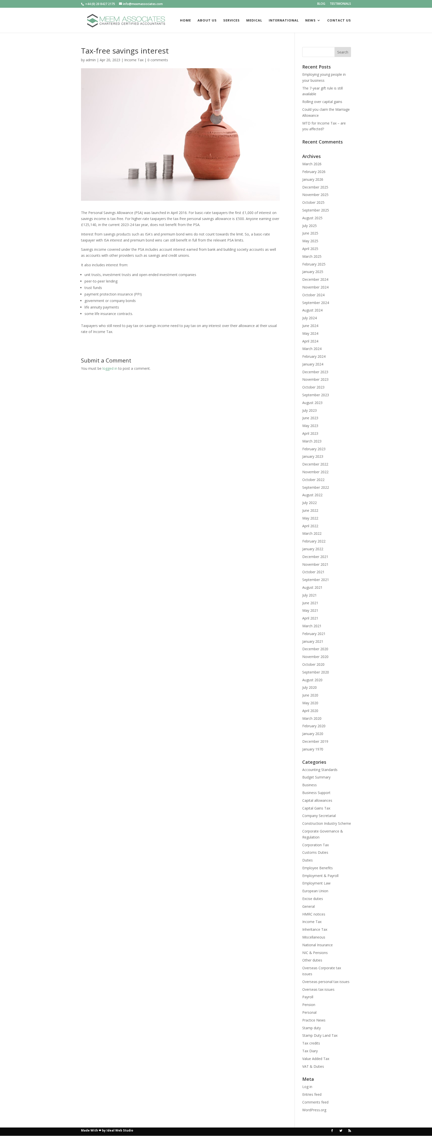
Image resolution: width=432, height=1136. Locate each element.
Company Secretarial (319, 815)
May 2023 (310, 425)
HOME (185, 20)
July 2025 (309, 225)
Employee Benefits (317, 868)
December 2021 (315, 556)
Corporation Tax (315, 844)
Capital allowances (317, 800)
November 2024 (315, 287)
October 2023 (313, 387)
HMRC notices (313, 914)
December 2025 (315, 187)
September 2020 (315, 672)
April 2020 (310, 710)
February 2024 (314, 356)
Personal (309, 1012)
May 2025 (310, 240)
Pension (308, 1004)
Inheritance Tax (314, 929)
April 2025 (310, 248)
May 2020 (310, 702)
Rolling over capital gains (322, 101)
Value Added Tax (315, 1058)
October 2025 (313, 202)
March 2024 (312, 348)
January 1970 (312, 749)
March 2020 (312, 718)
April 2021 (310, 618)
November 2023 (315, 379)
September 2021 (315, 579)
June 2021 (310, 602)
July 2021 (309, 595)
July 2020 (309, 687)
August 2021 (312, 587)
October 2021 (313, 572)
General (308, 906)
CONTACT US (339, 20)
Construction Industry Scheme (326, 823)
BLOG (321, 4)
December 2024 (315, 279)
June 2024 (310, 325)
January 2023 (312, 456)
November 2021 (315, 564)
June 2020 (310, 695)
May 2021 (310, 610)
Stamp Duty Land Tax (320, 1035)
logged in (109, 368)
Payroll (307, 996)
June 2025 (310, 233)
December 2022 (315, 464)
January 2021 (312, 641)
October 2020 (313, 664)
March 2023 (312, 441)
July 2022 (309, 502)
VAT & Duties (313, 1066)
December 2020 (315, 648)
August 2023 (312, 402)
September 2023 (315, 394)
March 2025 (312, 256)
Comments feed (315, 1102)
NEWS (310, 20)
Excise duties (312, 898)
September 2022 (315, 487)
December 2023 (315, 372)
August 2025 (312, 218)
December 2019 (315, 741)
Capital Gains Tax (316, 808)
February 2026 (314, 171)
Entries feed (312, 1094)
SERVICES (231, 20)
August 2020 (312, 680)
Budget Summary (316, 777)
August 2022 (312, 494)
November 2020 (315, 656)
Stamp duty (311, 1028)
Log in (307, 1086)
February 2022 (314, 541)
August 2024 (312, 310)
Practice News (314, 1020)
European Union (315, 890)
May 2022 (310, 518)
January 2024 (312, 364)
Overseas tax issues (318, 989)
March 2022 (312, 533)
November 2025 (315, 194)
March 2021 (312, 626)
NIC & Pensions (315, 952)
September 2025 (315, 210)
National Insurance (317, 944)
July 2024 (309, 318)
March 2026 (312, 164)
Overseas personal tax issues (326, 981)
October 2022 (313, 479)
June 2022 (310, 510)
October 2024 (313, 294)
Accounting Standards (320, 769)
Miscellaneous (313, 937)
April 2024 (310, 341)
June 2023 (310, 418)
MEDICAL (254, 20)
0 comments (158, 60)
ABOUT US (207, 20)
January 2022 (312, 548)
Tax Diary (310, 1050)
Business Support (316, 792)
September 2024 (315, 302)
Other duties (312, 960)
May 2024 (310, 333)
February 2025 (314, 264)
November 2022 (315, 472)
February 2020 (314, 726)
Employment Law (316, 883)
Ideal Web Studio (119, 1130)
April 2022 (310, 526)
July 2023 (309, 410)
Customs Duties (315, 852)
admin (91, 60)
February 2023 (314, 448)
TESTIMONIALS (340, 4)
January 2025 (312, 271)
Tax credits (311, 1043)
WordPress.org (314, 1110)
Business (309, 784)
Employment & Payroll (320, 875)
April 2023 (310, 433)
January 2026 (312, 179)
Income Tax (134, 60)
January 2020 (312, 733)
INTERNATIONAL (284, 20)
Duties (307, 860)
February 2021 (314, 633)
